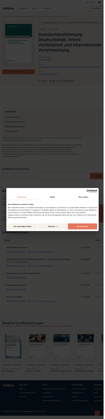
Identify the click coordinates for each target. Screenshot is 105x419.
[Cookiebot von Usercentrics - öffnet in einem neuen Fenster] (88, 191)
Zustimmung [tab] (21, 197)
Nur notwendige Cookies (22, 226)
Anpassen (51, 226)
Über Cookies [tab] (83, 197)
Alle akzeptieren (82, 226)
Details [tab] (52, 197)
